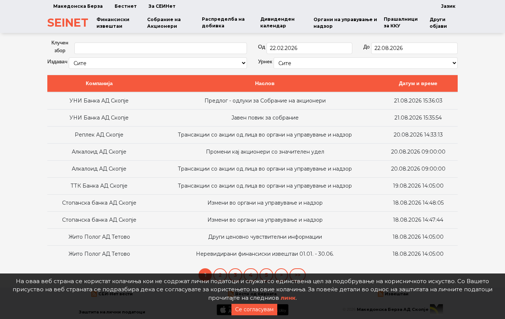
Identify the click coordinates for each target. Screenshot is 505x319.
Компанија (99, 83)
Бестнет (126, 6)
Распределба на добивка (223, 22)
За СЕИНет (162, 6)
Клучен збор (59, 46)
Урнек (265, 61)
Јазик (448, 6)
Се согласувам (254, 309)
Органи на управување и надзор (345, 23)
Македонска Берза (78, 6)
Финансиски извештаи (112, 23)
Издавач (57, 61)
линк (288, 297)
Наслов (265, 83)
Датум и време (418, 83)
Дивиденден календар (277, 22)
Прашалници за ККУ (401, 22)
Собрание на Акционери (164, 23)
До (366, 47)
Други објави (438, 23)
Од (261, 47)
